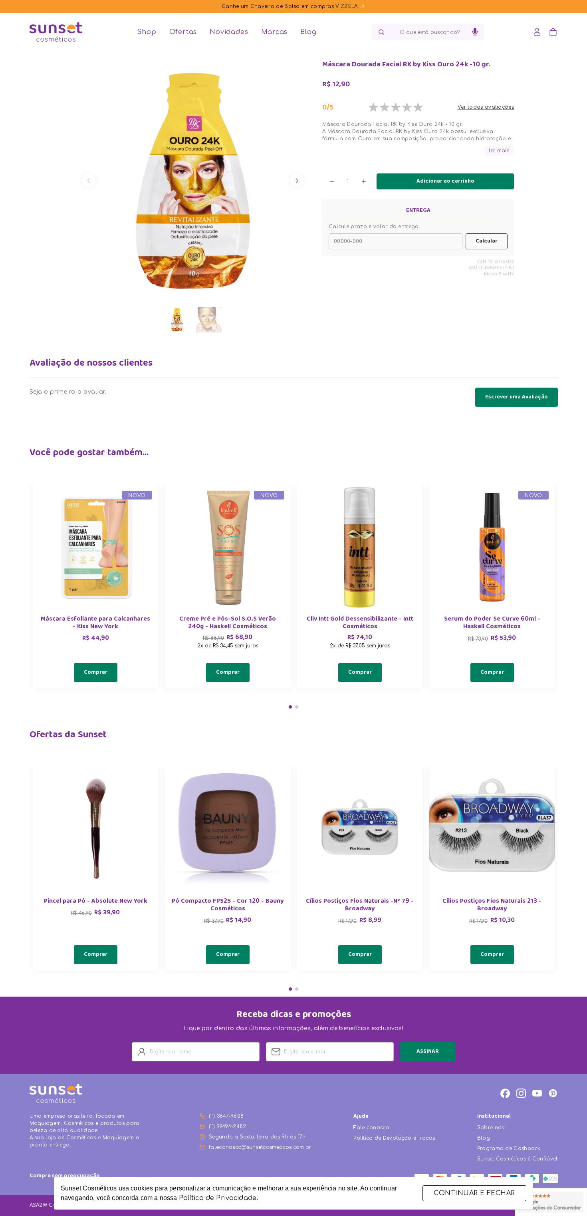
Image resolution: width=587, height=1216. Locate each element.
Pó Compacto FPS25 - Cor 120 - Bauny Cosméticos (228, 905)
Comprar (95, 672)
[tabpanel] (96, 586)
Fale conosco (371, 1127)
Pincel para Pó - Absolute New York (95, 902)
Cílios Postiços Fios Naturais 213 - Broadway (491, 905)
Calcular (487, 241)
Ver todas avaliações (486, 107)
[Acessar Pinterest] (553, 1093)
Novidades (229, 32)
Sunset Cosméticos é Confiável (517, 1159)
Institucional (494, 1117)
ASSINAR (427, 1052)
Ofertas (183, 32)
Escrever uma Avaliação (516, 397)
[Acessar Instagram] (521, 1093)
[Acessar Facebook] (505, 1093)
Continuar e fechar (474, 1193)
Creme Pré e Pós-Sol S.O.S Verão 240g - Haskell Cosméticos (227, 623)
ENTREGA (418, 210)
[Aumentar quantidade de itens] (364, 181)
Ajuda (361, 1117)
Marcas (274, 32)
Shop (146, 32)
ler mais (499, 150)
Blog (308, 32)
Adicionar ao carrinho (445, 181)
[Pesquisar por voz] (475, 32)
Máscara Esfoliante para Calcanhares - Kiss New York (95, 623)
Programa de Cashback (509, 1148)
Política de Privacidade (217, 1198)
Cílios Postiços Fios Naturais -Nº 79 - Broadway (360, 905)
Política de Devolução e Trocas (394, 1138)
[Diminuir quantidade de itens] (332, 181)
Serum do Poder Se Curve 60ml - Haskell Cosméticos (492, 623)
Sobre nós (490, 1127)
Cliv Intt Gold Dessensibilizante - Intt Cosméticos (360, 623)
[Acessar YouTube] (537, 1093)
